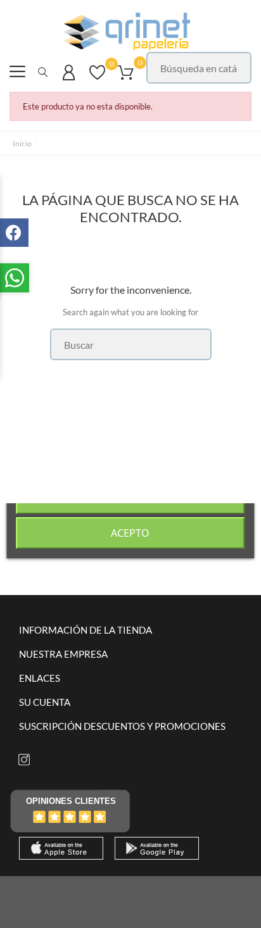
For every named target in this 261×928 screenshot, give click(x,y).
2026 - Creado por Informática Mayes (130, 892)
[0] (97, 78)
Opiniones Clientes (71, 801)
